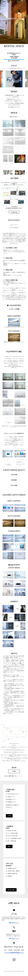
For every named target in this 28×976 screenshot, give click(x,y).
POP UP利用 (14, 485)
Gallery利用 (14, 474)
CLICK (14, 771)
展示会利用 (14, 480)
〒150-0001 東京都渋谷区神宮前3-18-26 (14, 952)
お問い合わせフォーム (14, 922)
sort (25, 2)
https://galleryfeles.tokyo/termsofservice (14, 59)
